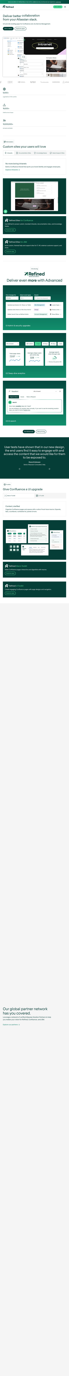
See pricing (41, 431)
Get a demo (57, 6)
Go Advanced (28, 431)
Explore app (10, 230)
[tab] (8, 153)
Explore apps (20, 28)
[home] (8, 7)
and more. (58, 2)
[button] (65, 7)
